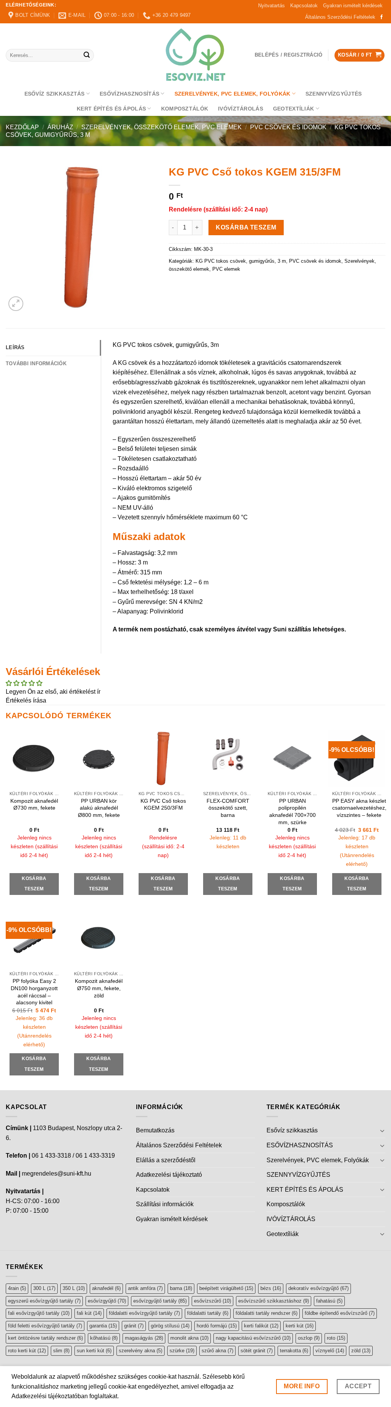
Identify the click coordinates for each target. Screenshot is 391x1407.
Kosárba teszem (246, 227)
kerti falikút (261, 1326)
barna (181, 1288)
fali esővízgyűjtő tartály (38, 1313)
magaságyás (144, 1338)
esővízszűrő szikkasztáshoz (273, 1301)
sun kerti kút (94, 1350)
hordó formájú (217, 1326)
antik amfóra (145, 1288)
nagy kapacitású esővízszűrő (253, 1338)
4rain (17, 1288)
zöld (360, 1350)
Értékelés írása (26, 700)
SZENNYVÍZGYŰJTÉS (333, 94)
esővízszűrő (212, 1301)
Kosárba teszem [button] (34, 883)
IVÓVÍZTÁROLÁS (240, 109)
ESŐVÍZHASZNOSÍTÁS (129, 94)
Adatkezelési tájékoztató (169, 1174)
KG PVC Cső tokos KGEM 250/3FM (163, 804)
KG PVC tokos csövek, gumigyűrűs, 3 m (241, 261)
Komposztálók (184, 109)
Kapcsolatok (304, 5)
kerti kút (299, 1326)
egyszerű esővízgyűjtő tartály (44, 1301)
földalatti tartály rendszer (266, 1313)
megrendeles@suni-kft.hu (56, 1173)
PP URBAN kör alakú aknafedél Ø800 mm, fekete (99, 808)
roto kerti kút (27, 1350)
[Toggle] (382, 1130)
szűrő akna (217, 1350)
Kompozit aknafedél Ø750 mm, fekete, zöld (99, 988)
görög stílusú (170, 1326)
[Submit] (86, 55)
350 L (74, 1288)
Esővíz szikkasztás (54, 94)
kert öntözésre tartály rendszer (45, 1338)
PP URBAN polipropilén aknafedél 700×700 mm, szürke (292, 811)
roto (336, 1338)
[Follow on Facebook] (381, 17)
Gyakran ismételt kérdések (353, 5)
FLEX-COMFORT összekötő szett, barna (228, 808)
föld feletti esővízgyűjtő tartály (45, 1326)
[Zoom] (15, 303)
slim (61, 1350)
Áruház (60, 127)
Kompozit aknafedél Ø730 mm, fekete (34, 804)
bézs (270, 1288)
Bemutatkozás (155, 1130)
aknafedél (106, 1288)
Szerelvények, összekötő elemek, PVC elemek (161, 127)
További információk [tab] (36, 363)
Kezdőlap (22, 127)
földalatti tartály (207, 1313)
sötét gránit (257, 1350)
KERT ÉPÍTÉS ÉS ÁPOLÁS (111, 109)
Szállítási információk (165, 1204)
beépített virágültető (226, 1288)
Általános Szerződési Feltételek (340, 17)
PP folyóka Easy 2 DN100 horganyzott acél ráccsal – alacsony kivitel (34, 991)
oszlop (309, 1338)
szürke (182, 1350)
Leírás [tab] (15, 347)
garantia (103, 1326)
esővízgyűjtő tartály (160, 1301)
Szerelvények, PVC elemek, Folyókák (232, 94)
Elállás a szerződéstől (166, 1160)
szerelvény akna (140, 1350)
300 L (44, 1288)
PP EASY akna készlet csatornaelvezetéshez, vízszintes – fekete (359, 808)
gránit (134, 1326)
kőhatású (104, 1338)
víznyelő (329, 1350)
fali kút (89, 1313)
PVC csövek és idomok (288, 127)
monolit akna (189, 1338)
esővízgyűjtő (107, 1301)
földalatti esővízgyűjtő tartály (144, 1313)
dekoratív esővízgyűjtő (318, 1288)
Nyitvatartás (271, 5)
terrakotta (294, 1350)
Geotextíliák (293, 109)
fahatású (329, 1301)
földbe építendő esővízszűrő (340, 1313)
